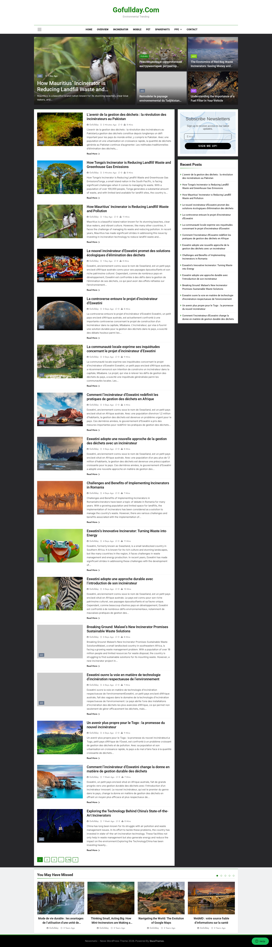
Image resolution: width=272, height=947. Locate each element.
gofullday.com (136, 10)
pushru (144, 56)
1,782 (68, 860)
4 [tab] (229, 875)
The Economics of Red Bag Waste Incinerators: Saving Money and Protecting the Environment (212, 66)
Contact (192, 29)
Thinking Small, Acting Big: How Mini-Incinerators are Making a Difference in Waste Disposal (111, 923)
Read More (92, 153)
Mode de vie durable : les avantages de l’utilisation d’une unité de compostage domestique (60, 923)
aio (40, 76)
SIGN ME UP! (207, 146)
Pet (148, 29)
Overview (102, 29)
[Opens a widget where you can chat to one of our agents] (260, 941)
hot (194, 56)
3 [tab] (225, 875)
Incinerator (120, 29)
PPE (176, 29)
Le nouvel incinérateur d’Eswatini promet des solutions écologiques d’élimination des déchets (77, 89)
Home (89, 29)
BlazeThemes (157, 941)
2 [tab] (221, 875)
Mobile (137, 29)
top (193, 90)
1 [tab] (217, 875)
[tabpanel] (61, 906)
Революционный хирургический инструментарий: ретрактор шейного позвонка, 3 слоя (160, 66)
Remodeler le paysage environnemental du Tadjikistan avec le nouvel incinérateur (159, 100)
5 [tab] (233, 875)
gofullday (94, 124)
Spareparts (162, 29)
